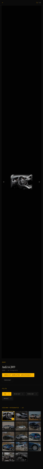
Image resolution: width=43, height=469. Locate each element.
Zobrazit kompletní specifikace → (18, 375)
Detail (7, 398)
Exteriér (18, 394)
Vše (7, 394)
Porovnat (7, 380)
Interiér (32, 394)
